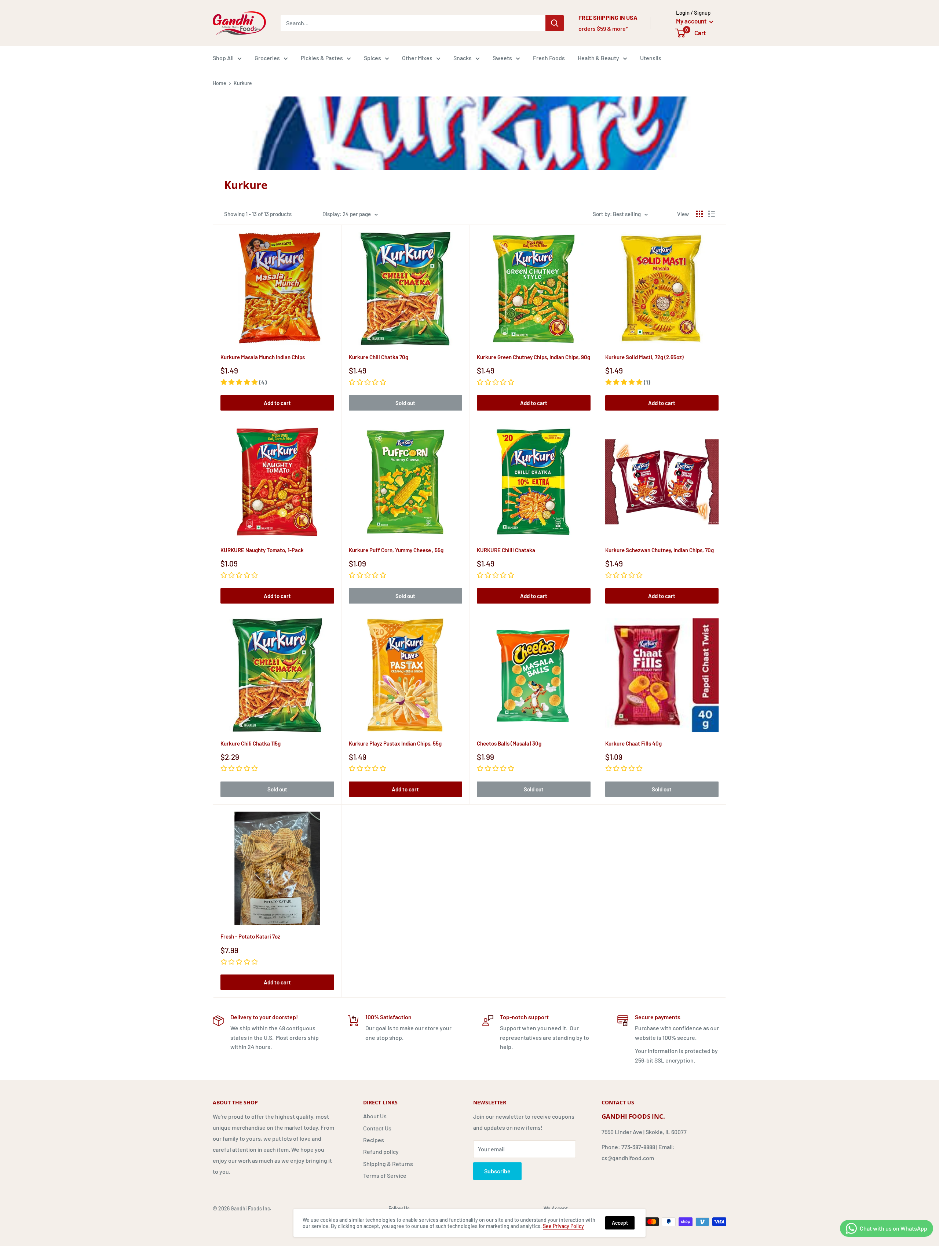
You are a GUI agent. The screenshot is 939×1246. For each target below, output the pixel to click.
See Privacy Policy (563, 1226)
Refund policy (381, 1151)
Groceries (267, 57)
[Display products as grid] (699, 214)
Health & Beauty (598, 57)
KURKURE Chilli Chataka (506, 550)
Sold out (405, 403)
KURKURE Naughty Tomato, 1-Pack (262, 550)
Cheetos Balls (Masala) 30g (509, 743)
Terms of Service (384, 1175)
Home (219, 83)
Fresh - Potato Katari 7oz (250, 936)
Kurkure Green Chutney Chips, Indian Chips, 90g (533, 357)
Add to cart (277, 403)
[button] (243, 382)
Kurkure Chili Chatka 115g (250, 743)
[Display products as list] (711, 214)
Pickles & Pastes (322, 57)
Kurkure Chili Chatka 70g (378, 357)
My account (692, 21)
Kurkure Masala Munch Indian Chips (262, 357)
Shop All (223, 57)
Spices (372, 57)
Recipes (373, 1139)
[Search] (554, 23)
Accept (620, 1223)
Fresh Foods (549, 57)
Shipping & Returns (388, 1163)
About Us (375, 1115)
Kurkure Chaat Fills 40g (633, 743)
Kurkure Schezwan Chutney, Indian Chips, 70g (659, 550)
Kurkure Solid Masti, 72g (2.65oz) (644, 357)
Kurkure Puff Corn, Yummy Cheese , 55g (396, 550)
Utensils (650, 57)
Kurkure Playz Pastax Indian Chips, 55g (395, 743)
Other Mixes (417, 57)
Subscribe (497, 1170)
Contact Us (377, 1128)
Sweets (502, 57)
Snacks (462, 57)
